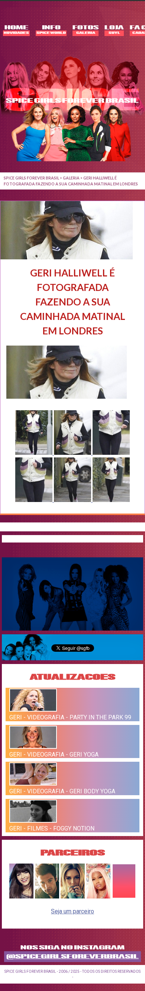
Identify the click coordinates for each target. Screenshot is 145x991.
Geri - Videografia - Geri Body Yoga (62, 791)
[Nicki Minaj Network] (98, 896)
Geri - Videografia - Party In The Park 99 (70, 717)
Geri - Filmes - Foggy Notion (51, 828)
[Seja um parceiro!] (124, 896)
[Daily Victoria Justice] (21, 896)
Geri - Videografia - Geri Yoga (54, 754)
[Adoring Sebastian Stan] (47, 896)
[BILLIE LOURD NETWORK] (73, 896)
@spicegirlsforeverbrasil (72, 956)
